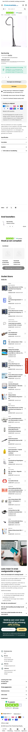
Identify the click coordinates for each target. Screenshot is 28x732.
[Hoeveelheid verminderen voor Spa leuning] (7, 226)
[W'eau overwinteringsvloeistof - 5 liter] (4, 300)
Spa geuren (11, 469)
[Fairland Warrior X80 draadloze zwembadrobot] (4, 512)
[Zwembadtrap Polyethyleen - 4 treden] (4, 461)
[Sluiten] (25, 67)
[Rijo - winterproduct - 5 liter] (4, 342)
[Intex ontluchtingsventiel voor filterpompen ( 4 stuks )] (4, 419)
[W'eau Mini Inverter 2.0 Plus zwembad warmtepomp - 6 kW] (4, 312)
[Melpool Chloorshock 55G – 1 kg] (4, 531)
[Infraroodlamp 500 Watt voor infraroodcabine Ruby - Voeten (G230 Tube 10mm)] (4, 490)
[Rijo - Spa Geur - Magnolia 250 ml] (4, 471)
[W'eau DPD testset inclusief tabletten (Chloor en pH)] (4, 376)
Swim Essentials (12, 447)
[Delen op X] (11, 207)
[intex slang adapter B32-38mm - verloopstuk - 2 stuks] (4, 501)
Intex (9, 330)
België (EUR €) (7, 713)
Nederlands (17, 714)
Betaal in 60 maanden (8, 111)
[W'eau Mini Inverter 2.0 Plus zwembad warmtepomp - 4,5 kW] (4, 288)
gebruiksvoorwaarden (8, 635)
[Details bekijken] (25, 288)
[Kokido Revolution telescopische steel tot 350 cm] (4, 440)
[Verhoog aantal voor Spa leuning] (12, 226)
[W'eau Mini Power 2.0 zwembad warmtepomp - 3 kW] (4, 365)
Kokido (10, 436)
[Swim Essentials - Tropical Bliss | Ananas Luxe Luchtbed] (4, 451)
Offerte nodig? (5, 723)
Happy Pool (11, 347)
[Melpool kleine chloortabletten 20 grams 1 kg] (4, 397)
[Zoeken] (25, 9)
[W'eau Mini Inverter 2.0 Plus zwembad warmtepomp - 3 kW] (4, 408)
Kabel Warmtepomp (13, 321)
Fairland (10, 508)
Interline (10, 55)
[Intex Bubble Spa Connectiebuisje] (4, 333)
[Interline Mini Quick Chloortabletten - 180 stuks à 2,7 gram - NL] (4, 386)
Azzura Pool (11, 319)
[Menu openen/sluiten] (2, 5)
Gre (9, 458)
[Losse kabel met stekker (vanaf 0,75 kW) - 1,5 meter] (4, 323)
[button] (26, 366)
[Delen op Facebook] (7, 207)
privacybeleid (21, 635)
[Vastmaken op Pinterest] (15, 207)
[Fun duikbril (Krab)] (4, 481)
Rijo (9, 340)
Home (2, 14)
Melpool (10, 393)
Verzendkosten (13, 61)
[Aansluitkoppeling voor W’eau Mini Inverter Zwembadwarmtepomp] (4, 429)
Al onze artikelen (7, 14)
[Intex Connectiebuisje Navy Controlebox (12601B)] (4, 522)
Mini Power (11, 361)
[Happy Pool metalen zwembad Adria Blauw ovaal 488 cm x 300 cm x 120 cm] (4, 352)
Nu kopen (14, 86)
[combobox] (14, 9)
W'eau (9, 283)
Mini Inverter (11, 285)
